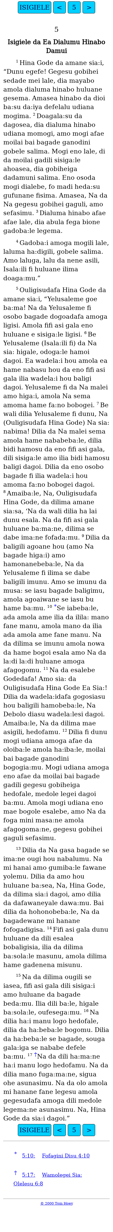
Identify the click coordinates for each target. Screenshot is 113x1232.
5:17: (28, 1175)
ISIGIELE (34, 7)
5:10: (28, 1156)
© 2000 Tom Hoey (56, 1203)
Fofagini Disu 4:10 (66, 1156)
